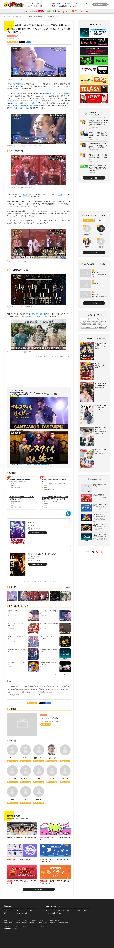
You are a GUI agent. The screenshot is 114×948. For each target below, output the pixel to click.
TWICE (99, 324)
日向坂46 (103, 321)
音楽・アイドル (19, 16)
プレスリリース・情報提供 (30, 920)
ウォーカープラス (16, 926)
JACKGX (54, 689)
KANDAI (32, 316)
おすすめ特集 (13, 815)
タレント (47, 5)
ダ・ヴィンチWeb (26, 926)
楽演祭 (42, 926)
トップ (30, 5)
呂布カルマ (35, 314)
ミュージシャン (33, 694)
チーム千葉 (61, 689)
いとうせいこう (61, 686)
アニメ (16, 910)
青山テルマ (53, 93)
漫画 (53, 5)
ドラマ (37, 3)
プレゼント (73, 5)
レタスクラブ (35, 926)
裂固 (41, 314)
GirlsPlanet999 (102, 327)
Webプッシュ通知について (50, 922)
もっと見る (38, 889)
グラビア (76, 3)
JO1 (93, 321)
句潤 (9, 691)
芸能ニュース (10, 16)
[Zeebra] (12, 753)
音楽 (58, 3)
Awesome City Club (86, 324)
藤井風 (94, 324)
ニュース (30, 3)
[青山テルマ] (25, 753)
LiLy (16, 105)
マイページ (12, 920)
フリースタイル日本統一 (16, 84)
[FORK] (38, 774)
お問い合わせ (19, 920)
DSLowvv (64, 691)
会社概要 (5, 920)
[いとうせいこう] (51, 753)
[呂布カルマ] (65, 774)
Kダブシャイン (35, 105)
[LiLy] (65, 753)
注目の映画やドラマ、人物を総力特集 (17, 818)
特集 (35, 5)
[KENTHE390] (12, 774)
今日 (88, 220)
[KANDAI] (38, 795)
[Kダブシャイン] (25, 774)
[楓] (25, 795)
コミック (84, 3)
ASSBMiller (57, 691)
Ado (82, 321)
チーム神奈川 (27, 691)
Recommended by (59, 674)
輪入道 (25, 194)
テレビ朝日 (24, 686)
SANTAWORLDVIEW (17, 691)
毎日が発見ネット (7, 926)
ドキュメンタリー (19, 913)
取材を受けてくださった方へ (22, 922)
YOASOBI (87, 321)
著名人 (40, 694)
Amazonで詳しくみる (37, 532)
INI (99, 318)
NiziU (95, 318)
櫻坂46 (97, 321)
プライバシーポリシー (42, 920)
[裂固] (12, 795)
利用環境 (32, 922)
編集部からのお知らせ (54, 920)
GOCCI (27, 689)
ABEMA (31, 686)
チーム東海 (50, 691)
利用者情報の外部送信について (65, 922)
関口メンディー (64, 93)
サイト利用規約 (40, 922)
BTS (103, 318)
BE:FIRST (83, 318)
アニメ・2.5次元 (67, 3)
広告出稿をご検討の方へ (8, 922)
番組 (40, 5)
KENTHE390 (11, 689)
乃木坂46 (90, 318)
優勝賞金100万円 (35, 689)
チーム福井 (16, 694)
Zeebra (46, 93)
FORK (60, 194)
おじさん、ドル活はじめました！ (89, 327)
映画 (53, 3)
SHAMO (48, 689)
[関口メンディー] (38, 753)
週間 (100, 220)
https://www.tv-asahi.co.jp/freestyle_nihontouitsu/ (34, 464)
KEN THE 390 (24, 105)
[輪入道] (51, 774)
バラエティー (45, 3)
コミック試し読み (62, 5)
